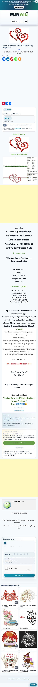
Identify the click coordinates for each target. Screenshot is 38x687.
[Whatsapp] (15, 59)
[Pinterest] (11, 59)
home (20, 53)
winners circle (18, 128)
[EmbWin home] (19, 14)
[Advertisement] (19, 81)
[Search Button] (21, 21)
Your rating (7, 554)
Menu (16, 21)
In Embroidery (20, 4)
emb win (8, 52)
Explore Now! (19, 7)
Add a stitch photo (9, 559)
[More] (19, 59)
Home (25, 513)
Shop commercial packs (19, 443)
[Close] (36, 1)
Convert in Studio (19, 447)
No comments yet (28, 52)
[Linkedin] (8, 59)
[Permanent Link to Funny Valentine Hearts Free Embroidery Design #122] (19, 35)
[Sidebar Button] (26, 21)
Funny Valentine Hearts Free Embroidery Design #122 (17, 46)
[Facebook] (4, 59)
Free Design (20, 513)
